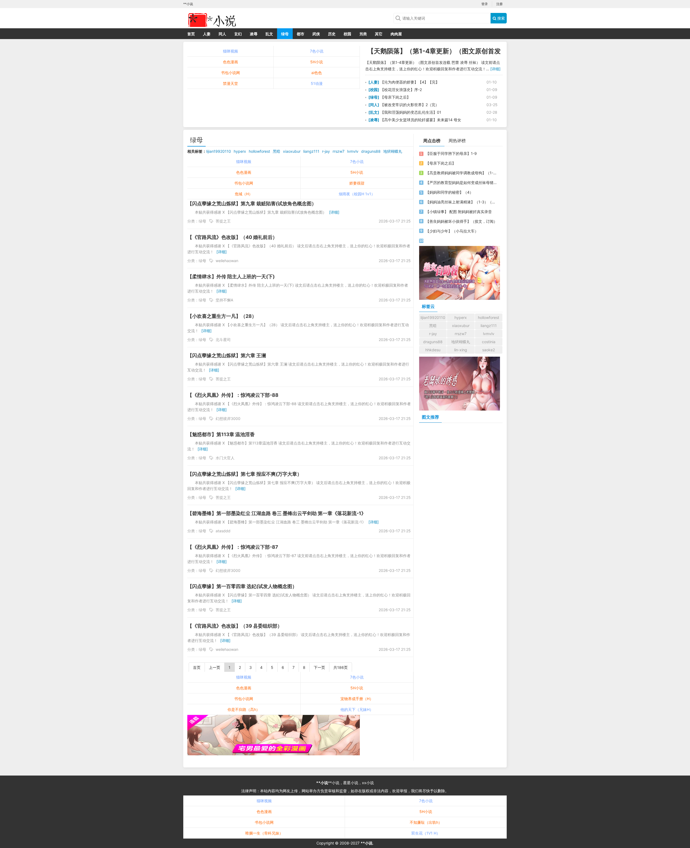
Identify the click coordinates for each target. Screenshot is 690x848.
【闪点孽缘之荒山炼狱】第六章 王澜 (226, 355)
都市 (300, 34)
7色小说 (316, 51)
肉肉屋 (396, 34)
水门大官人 (225, 458)
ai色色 (316, 72)
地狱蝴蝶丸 (392, 151)
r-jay (326, 151)
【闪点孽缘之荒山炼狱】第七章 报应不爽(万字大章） (244, 474)
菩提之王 (223, 221)
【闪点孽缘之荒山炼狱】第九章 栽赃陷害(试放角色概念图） (251, 203)
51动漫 (317, 83)
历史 (332, 34)
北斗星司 (223, 339)
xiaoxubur (292, 151)
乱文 (269, 34)
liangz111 (311, 151)
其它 (378, 34)
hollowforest (259, 151)
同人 (222, 34)
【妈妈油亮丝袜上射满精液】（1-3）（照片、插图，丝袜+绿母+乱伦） (462, 202)
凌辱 (253, 34)
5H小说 (316, 62)
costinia (488, 341)
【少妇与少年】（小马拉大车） (452, 231)
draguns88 (371, 151)
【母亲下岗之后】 (394, 97)
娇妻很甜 (356, 183)
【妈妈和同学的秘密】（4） (449, 192)
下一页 (319, 667)
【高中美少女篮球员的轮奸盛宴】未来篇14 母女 (420, 119)
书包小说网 (230, 72)
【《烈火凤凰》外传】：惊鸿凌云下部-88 (232, 395)
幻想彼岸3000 (228, 418)
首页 (191, 34)
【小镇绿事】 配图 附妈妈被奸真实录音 (459, 211)
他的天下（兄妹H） (356, 709)
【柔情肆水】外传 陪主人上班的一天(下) (231, 276)
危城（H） (244, 194)
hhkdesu (432, 349)
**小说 (322, 782)
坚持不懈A (224, 300)
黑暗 (276, 151)
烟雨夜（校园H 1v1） (357, 194)
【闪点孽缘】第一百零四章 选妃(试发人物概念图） (242, 586)
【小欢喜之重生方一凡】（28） (222, 316)
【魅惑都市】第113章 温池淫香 (221, 434)
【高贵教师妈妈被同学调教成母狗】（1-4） (462, 173)
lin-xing (460, 349)
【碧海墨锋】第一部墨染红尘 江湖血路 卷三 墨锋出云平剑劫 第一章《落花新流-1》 (276, 513)
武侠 (316, 34)
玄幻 (238, 34)
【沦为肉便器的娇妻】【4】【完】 (409, 82)
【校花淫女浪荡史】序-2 (400, 89)
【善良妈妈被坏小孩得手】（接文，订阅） (461, 221)
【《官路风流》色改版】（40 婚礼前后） (232, 237)
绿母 (285, 34)
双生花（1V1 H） (425, 833)
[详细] (495, 69)
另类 (363, 34)
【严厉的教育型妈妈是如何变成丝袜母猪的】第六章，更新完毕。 (462, 182)
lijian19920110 (218, 151)
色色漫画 (230, 62)
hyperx (240, 151)
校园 (347, 34)
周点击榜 (431, 140)
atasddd (223, 531)
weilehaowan (227, 260)
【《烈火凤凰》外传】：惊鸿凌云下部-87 (232, 547)
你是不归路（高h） (243, 709)
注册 (499, 4)
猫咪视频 (230, 51)
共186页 (340, 667)
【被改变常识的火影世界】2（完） (409, 104)
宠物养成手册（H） (356, 698)
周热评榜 (457, 140)
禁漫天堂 (230, 83)
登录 (484, 4)
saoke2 (488, 349)
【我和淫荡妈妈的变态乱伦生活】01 (410, 112)
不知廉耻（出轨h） (426, 822)
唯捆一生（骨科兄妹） (264, 833)
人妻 (207, 34)
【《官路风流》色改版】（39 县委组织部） (234, 626)
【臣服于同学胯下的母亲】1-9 (451, 153)
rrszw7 (338, 151)
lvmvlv (352, 151)
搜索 (500, 18)
